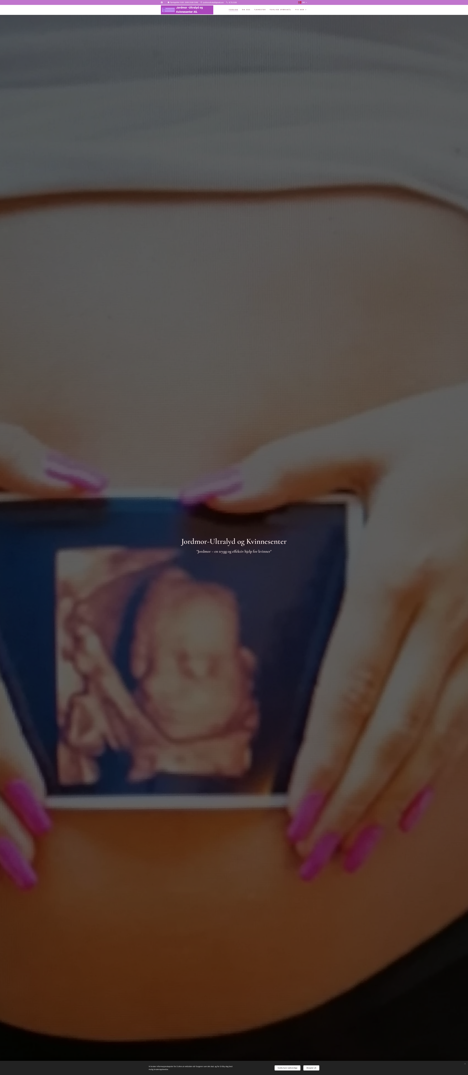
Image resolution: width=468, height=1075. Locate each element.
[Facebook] (161, 2)
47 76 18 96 (233, 2)
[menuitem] (234, 10)
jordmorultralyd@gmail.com (213, 2)
